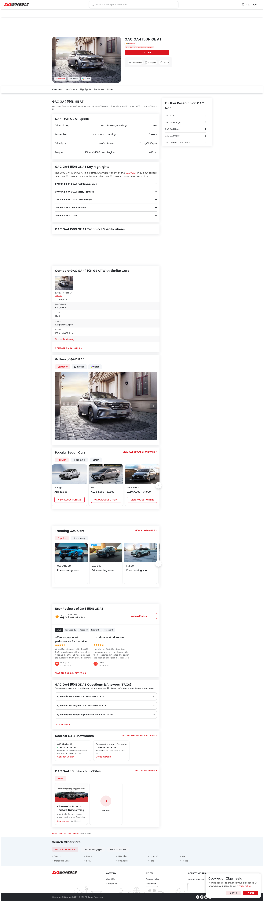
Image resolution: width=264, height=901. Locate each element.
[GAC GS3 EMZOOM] (71, 552)
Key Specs (71, 89)
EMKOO (130, 565)
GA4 (79, 833)
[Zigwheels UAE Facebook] (197, 897)
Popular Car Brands (65, 849)
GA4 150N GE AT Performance (70, 207)
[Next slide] (118, 60)
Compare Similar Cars (67, 348)
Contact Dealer (65, 756)
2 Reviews (132, 43)
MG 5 (93, 487)
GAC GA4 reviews (74, 673)
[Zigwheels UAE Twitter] (202, 897)
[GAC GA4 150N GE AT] (64, 283)
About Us (110, 879)
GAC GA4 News (172, 129)
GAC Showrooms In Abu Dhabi (138, 735)
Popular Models (118, 849)
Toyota (57, 856)
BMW (88, 860)
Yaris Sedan (133, 487)
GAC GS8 (96, 565)
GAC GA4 (131, 172)
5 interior (74, 79)
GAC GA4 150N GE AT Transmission (73, 199)
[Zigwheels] (16, 4)
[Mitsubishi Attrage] (69, 474)
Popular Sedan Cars (143, 452)
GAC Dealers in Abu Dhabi (177, 142)
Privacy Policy (152, 879)
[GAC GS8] (106, 552)
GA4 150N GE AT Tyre (66, 215)
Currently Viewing (64, 339)
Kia (183, 856)
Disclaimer (151, 883)
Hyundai (154, 856)
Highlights (85, 89)
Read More (80, 817)
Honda (185, 860)
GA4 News (149, 770)
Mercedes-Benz (61, 860)
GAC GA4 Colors (172, 135)
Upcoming (79, 538)
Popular (62, 538)
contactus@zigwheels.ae (200, 879)
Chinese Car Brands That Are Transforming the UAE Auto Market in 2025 (70, 808)
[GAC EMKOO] (140, 552)
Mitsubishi (122, 856)
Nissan (89, 856)
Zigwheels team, (64, 821)
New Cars (62, 833)
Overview (57, 89)
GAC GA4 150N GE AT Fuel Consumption (76, 183)
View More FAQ (63, 724)
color (96, 366)
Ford (152, 860)
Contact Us (111, 883)
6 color (87, 79)
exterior (64, 366)
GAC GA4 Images (173, 122)
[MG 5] (106, 474)
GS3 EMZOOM (64, 565)
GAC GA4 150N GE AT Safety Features (74, 191)
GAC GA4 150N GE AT (63, 293)
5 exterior (61, 79)
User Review (137, 62)
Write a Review (139, 616)
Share (166, 62)
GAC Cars (146, 52)
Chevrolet (122, 860)
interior (80, 366)
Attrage (58, 487)
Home (54, 833)
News (60, 778)
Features (99, 89)
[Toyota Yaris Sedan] (142, 474)
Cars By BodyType (93, 849)
